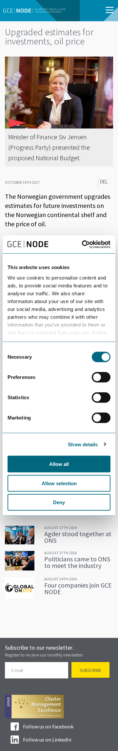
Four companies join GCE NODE (78, 588)
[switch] (101, 377)
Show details (83, 444)
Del (104, 182)
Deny (59, 502)
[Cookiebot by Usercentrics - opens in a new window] (83, 244)
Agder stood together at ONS (77, 537)
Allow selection (59, 483)
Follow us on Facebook (48, 726)
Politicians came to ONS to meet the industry (77, 562)
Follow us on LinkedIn (47, 739)
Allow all (59, 464)
